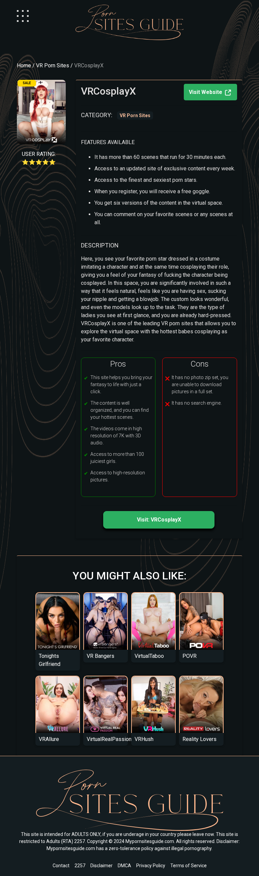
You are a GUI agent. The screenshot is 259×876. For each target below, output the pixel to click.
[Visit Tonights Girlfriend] (57, 621)
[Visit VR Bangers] (105, 621)
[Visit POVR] (201, 621)
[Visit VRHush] (153, 704)
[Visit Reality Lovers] (201, 704)
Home (24, 65)
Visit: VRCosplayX (159, 519)
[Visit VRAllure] (57, 704)
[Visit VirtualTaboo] (153, 621)
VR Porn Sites (52, 65)
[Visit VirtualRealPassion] (105, 704)
